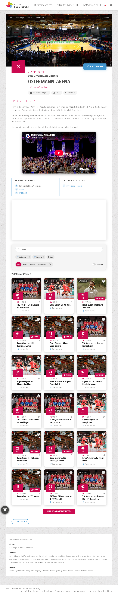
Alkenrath (11, 571)
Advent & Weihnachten (14, 556)
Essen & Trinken (101, 556)
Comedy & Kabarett (60, 556)
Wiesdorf (30, 18)
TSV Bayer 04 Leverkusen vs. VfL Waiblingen (28, 421)
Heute (10, 548)
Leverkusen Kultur (46, 591)
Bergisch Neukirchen (20, 571)
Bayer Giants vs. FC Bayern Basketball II (60, 383)
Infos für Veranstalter (79, 591)
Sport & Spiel (33, 562)
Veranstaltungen (20, 18)
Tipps (51, 562)
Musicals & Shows (93, 559)
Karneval (41, 556)
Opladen (58, 571)
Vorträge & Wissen (24, 562)
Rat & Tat (23, 556)
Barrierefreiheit (26, 591)
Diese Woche (29, 548)
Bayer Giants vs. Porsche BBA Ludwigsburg (92, 383)
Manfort (52, 571)
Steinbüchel (84, 571)
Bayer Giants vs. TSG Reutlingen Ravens (58, 459)
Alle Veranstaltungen (14, 539)
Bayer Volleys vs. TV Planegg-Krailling (25, 383)
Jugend (64, 559)
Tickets (101, 298)
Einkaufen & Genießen (67, 5)
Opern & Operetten (103, 559)
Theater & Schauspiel (43, 562)
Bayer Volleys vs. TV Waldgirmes (90, 421)
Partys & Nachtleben (14, 562)
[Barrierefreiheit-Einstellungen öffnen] (5, 510)
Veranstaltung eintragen (26, 539)
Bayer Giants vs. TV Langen (28, 496)
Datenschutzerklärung (105, 591)
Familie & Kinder (13, 559)
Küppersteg (38, 571)
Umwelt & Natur (91, 556)
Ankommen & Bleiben (91, 5)
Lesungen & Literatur (72, 559)
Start (11, 18)
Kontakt (35, 591)
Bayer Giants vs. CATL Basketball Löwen (25, 344)
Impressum (92, 591)
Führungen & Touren (42, 559)
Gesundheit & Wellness (55, 559)
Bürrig (28, 571)
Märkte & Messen (82, 559)
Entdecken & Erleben (43, 5)
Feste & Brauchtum (49, 556)
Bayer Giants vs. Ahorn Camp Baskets (59, 344)
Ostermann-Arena (25, 310)
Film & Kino (33, 559)
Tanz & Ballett (75, 556)
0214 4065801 (23, 193)
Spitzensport (20, 281)
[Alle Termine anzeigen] (39, 302)
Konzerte (84, 281)
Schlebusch (77, 571)
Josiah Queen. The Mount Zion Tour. (92, 306)
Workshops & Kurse (59, 562)
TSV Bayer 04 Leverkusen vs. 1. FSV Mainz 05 (61, 497)
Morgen (15, 548)
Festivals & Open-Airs (23, 559)
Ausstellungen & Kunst (32, 556)
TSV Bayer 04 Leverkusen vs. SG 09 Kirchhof (28, 306)
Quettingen (64, 571)
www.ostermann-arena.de (74, 186)
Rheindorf (70, 571)
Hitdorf (32, 571)
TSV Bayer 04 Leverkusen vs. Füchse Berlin (93, 344)
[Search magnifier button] (111, 5)
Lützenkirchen (45, 571)
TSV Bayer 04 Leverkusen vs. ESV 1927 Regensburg (93, 497)
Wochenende (21, 548)
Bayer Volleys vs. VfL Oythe (60, 304)
